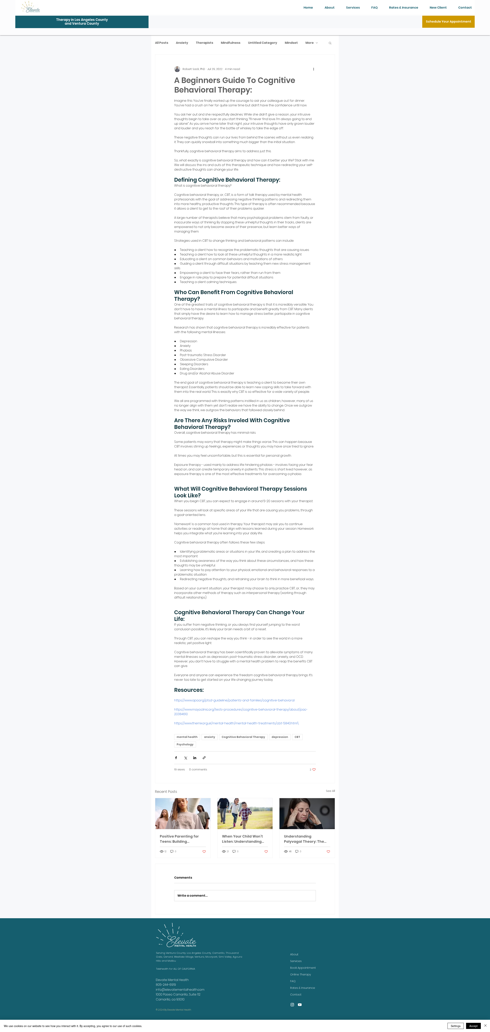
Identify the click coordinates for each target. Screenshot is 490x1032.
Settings (456, 1026)
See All (330, 791)
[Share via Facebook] (176, 758)
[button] (330, 42)
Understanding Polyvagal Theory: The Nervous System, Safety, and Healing (306, 839)
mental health (187, 737)
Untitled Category (262, 43)
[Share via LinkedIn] (195, 758)
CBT (297, 737)
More (309, 43)
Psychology (185, 744)
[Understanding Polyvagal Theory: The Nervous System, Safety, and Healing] (307, 813)
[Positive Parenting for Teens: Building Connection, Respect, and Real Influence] (183, 813)
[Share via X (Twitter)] (185, 758)
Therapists (204, 43)
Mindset (291, 43)
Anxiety (182, 43)
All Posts (161, 43)
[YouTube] (299, 1004)
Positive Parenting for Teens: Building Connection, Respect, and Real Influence (183, 839)
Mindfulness (230, 43)
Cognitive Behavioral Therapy (243, 737)
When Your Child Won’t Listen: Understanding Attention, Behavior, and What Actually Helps (244, 839)
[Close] (485, 1026)
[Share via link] (204, 758)
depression (280, 737)
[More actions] (313, 69)
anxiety (209, 737)
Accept (473, 1026)
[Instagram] (292, 1004)
